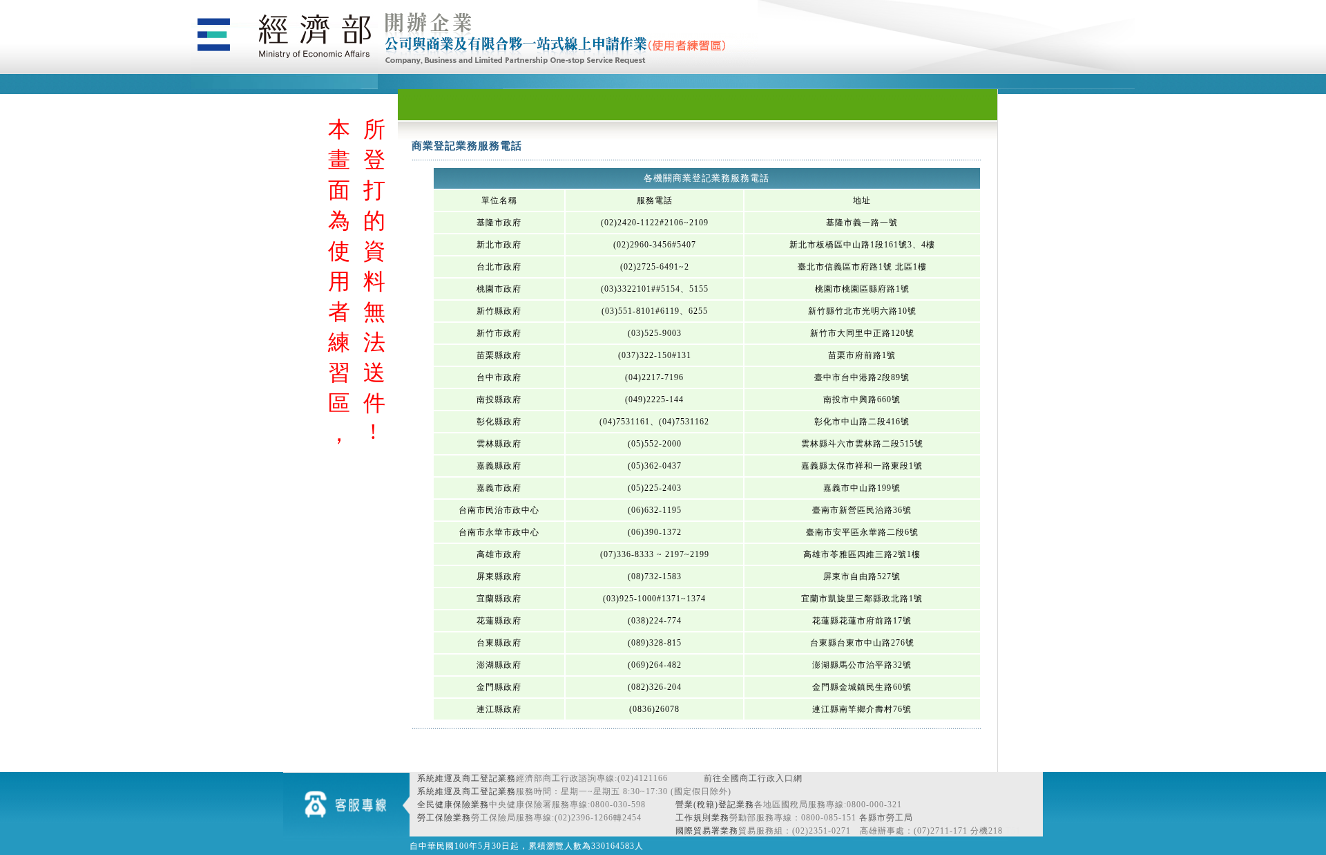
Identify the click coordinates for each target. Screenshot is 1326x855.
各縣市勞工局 (886, 818)
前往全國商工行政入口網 (753, 778)
